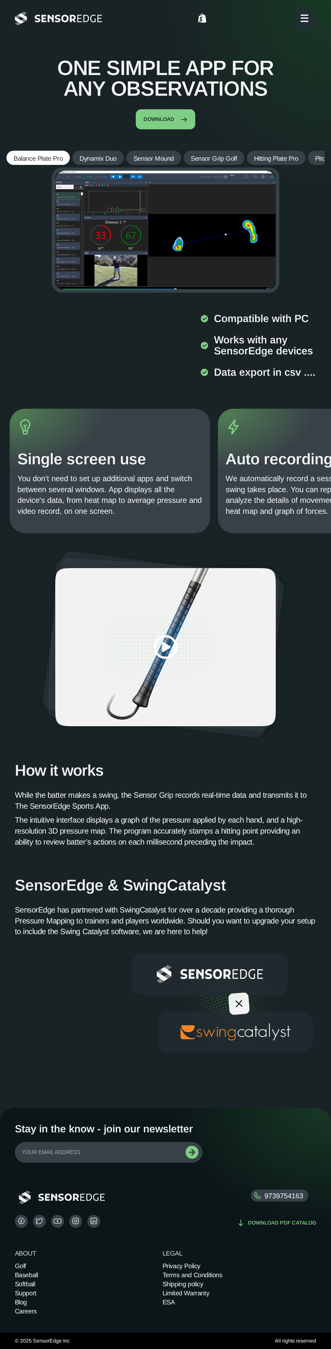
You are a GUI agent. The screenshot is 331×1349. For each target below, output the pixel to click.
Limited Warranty (186, 1293)
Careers (26, 1311)
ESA (169, 1302)
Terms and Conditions (192, 1275)
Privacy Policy (181, 1265)
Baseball (26, 1275)
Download (159, 119)
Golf (20, 1265)
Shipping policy (183, 1284)
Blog (21, 1302)
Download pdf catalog (282, 1222)
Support (26, 1293)
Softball (25, 1284)
